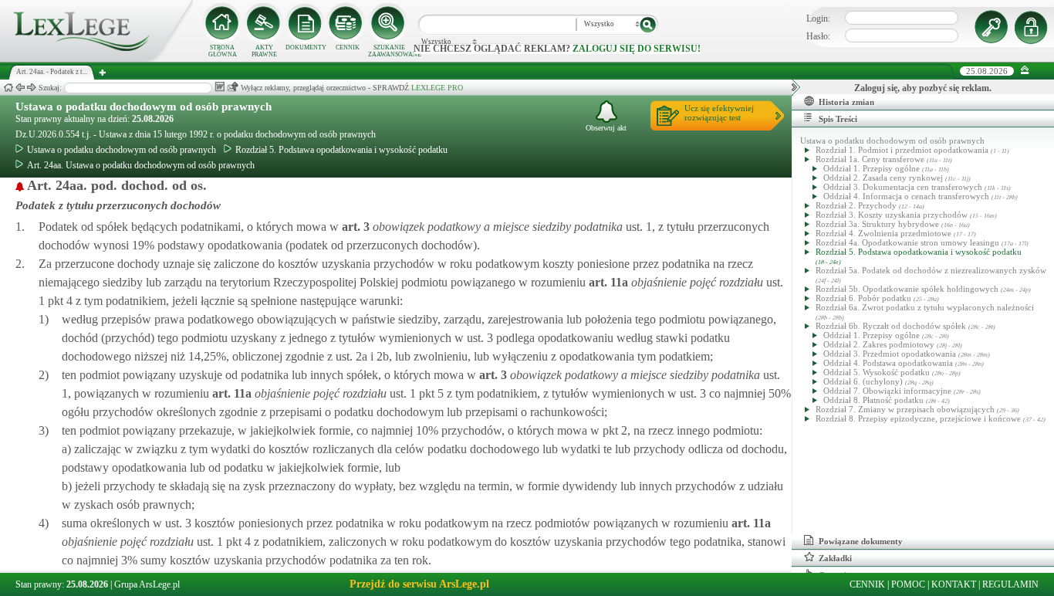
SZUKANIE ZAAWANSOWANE (389, 51)
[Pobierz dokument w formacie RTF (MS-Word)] (220, 87)
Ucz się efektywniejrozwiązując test (719, 112)
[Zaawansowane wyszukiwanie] (389, 23)
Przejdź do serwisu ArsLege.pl (419, 584)
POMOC (908, 584)
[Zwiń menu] (1025, 71)
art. (354, 226)
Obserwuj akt (606, 128)
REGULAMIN (1010, 584)
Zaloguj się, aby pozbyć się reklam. (923, 88)
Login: (818, 18)
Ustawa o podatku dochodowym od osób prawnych (143, 106)
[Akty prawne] (264, 23)
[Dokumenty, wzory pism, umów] (305, 23)
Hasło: (818, 36)
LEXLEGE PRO (437, 87)
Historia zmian (846, 102)
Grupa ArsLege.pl (147, 584)
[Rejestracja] (1033, 27)
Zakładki (835, 558)
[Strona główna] (96, 58)
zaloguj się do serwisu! (637, 48)
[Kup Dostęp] (347, 23)
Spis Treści (838, 119)
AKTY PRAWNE (264, 51)
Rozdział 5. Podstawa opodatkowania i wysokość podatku (341, 149)
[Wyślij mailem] (232, 87)
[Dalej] (31, 87)
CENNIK (348, 47)
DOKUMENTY (305, 47)
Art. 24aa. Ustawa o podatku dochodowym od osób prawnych (141, 165)
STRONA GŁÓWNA (222, 51)
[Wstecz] (20, 87)
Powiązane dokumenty (861, 541)
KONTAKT (953, 584)
